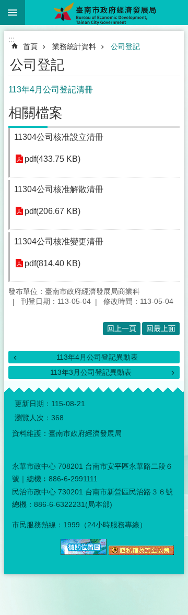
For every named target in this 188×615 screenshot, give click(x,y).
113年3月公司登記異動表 (91, 372)
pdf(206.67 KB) (52, 211)
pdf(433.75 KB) (52, 159)
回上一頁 (121, 328)
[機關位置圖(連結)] (84, 552)
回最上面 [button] (160, 328)
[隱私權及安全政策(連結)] (141, 552)
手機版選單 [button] (12, 12)
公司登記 (125, 46)
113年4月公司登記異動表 (97, 357)
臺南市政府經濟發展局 (106, 12)
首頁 (30, 46)
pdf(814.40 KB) (52, 263)
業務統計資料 (74, 46)
